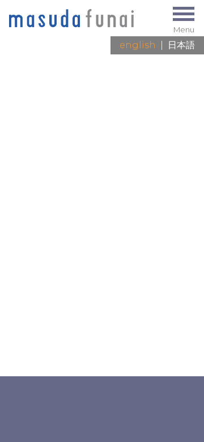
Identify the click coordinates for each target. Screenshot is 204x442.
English (138, 45)
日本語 (181, 45)
